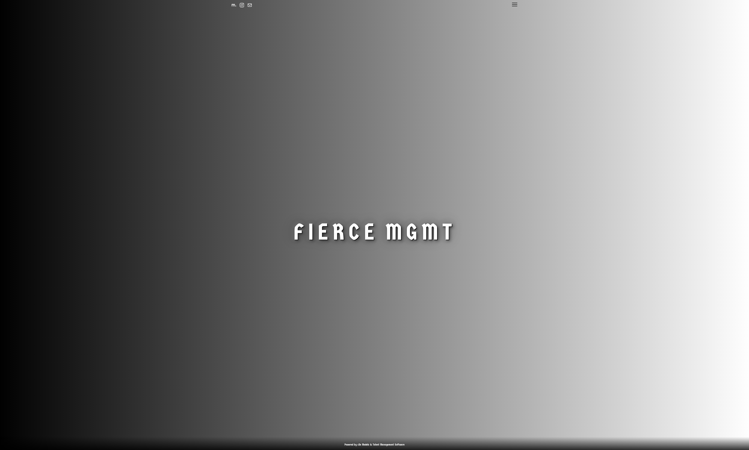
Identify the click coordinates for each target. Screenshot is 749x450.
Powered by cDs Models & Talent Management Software (374, 444)
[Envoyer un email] (250, 5)
